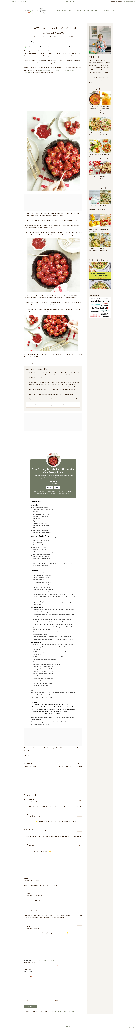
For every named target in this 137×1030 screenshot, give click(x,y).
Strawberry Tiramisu (92, 178)
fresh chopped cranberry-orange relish (50, 70)
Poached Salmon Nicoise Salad (94, 156)
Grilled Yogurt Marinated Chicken (93, 135)
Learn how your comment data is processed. (61, 1011)
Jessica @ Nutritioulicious (33, 800)
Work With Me (22, 1)
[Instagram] (67, 1)
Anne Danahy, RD (39, 37)
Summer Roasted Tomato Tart (94, 107)
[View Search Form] (114, 10)
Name (27, 1000)
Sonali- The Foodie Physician (34, 909)
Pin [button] (58, 487)
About (70, 10)
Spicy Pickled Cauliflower (93, 230)
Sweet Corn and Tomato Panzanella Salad (105, 157)
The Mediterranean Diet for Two (128, 1)
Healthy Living (88, 10)
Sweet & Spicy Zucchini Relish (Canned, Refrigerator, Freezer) (104, 111)
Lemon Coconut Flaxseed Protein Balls (70, 765)
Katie (26, 879)
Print (50, 487)
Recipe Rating (28, 969)
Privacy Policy (9, 1027)
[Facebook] (63, 1)
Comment (28, 977)
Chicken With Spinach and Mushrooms (104, 208)
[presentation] (94, 98)
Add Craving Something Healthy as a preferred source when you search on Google (48, 47)
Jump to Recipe (31, 42)
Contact (8, 1)
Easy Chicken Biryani (30, 765)
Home (3, 1)
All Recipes (78, 10)
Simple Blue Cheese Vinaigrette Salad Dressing (94, 209)
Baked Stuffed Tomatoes (104, 230)
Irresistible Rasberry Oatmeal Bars (104, 179)
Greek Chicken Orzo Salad (104, 134)
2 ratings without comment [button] (50, 960)
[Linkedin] (73, 1)
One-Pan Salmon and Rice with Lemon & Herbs (94, 251)
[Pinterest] (70, 1)
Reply (79, 800)
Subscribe (98, 10)
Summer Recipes (61, 10)
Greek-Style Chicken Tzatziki (104, 249)
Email (57, 1000)
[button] (50, 481)
